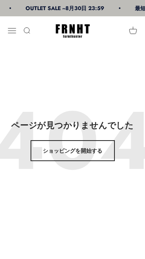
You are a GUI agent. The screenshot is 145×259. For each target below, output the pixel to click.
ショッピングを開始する (72, 151)
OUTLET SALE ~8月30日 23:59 (64, 8)
